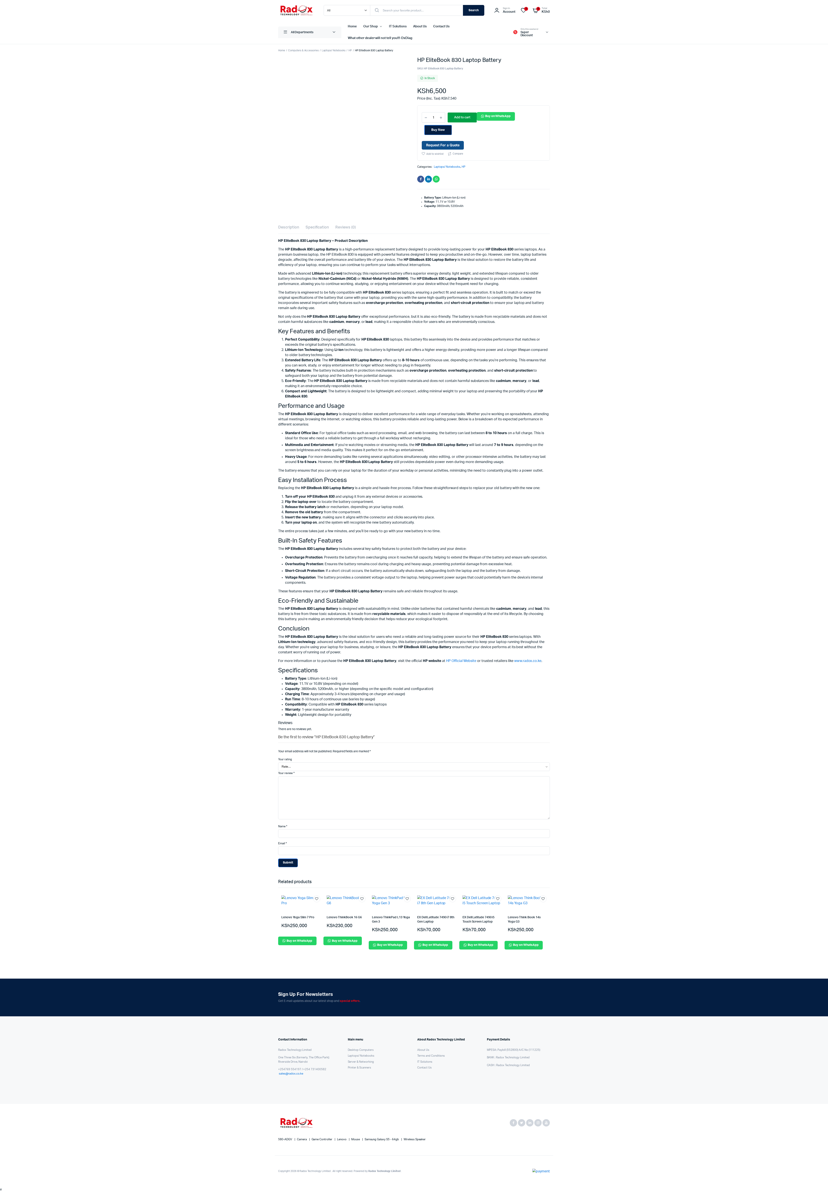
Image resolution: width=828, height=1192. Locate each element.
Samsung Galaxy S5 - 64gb (382, 1139)
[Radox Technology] (296, 10)
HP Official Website (461, 661)
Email (282, 843)
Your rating (285, 759)
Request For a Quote (442, 145)
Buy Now (438, 129)
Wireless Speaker (415, 1139)
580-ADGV (285, 1139)
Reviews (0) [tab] (345, 227)
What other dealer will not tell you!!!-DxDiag (380, 38)
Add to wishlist (435, 154)
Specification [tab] (317, 227)
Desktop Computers (361, 1050)
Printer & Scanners (359, 1067)
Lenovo (342, 1139)
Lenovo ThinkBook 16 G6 (344, 917)
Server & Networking (361, 1062)
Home (352, 26)
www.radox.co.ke (528, 661)
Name (282, 826)
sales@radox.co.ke (291, 1073)
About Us (420, 26)
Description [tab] (288, 227)
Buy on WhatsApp (498, 116)
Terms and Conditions (431, 1055)
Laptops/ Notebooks (333, 50)
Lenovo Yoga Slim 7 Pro (297, 917)
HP (350, 50)
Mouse (356, 1139)
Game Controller (322, 1139)
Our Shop (370, 26)
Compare (458, 153)
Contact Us (441, 26)
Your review (286, 773)
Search (474, 10)
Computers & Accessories (303, 50)
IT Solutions (398, 26)
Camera (302, 1139)
